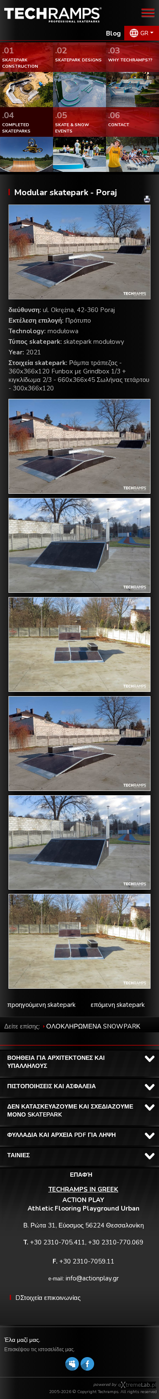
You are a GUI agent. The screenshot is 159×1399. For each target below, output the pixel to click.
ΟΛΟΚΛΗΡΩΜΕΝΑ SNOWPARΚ (93, 1026)
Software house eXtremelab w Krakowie (137, 1385)
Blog (113, 33)
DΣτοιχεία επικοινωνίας (48, 1298)
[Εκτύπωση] (147, 199)
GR (144, 33)
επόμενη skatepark (118, 1005)
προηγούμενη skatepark (41, 1005)
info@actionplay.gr (92, 1278)
